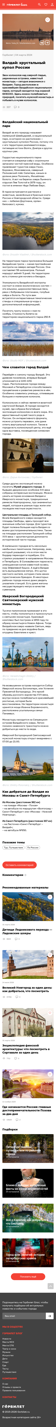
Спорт (5, 1362)
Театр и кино (9, 1348)
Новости (6, 1338)
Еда (4, 1365)
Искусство (7, 1355)
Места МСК (8, 1342)
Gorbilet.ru (23, 1411)
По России (32, 847)
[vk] (42, 43)
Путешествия (9, 1372)
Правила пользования (13, 1390)
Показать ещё (28, 1276)
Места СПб (8, 1345)
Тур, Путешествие (13, 847)
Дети (4, 1358)
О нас (5, 1383)
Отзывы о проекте (11, 1387)
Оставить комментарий (19, 864)
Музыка (6, 1352)
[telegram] (47, 43)
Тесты (5, 1368)
